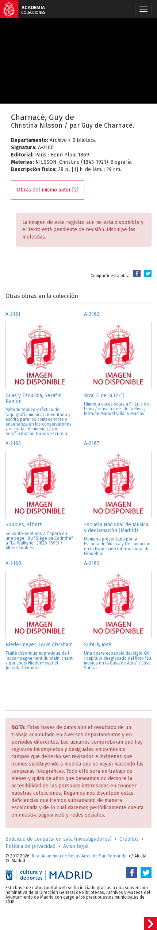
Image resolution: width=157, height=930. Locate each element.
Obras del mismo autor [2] (47, 190)
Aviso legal (76, 846)
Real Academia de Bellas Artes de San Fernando (79, 856)
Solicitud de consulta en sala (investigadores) (58, 839)
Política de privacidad (30, 846)
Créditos (129, 839)
